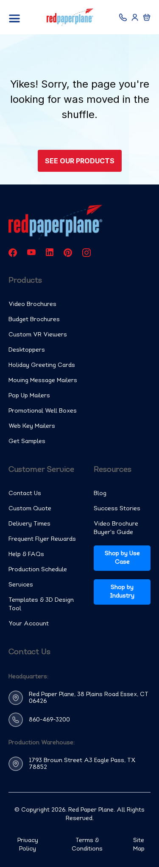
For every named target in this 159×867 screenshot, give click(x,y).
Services (20, 585)
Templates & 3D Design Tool (41, 604)
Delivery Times (29, 524)
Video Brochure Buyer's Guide (116, 528)
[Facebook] (12, 252)
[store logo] (70, 17)
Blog (100, 493)
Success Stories (117, 509)
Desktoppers (26, 350)
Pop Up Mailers (29, 396)
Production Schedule (37, 570)
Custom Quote (29, 509)
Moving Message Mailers (42, 380)
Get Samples (26, 441)
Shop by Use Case (122, 557)
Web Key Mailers (31, 426)
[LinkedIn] (49, 252)
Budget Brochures (34, 320)
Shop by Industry (122, 591)
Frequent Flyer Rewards (42, 539)
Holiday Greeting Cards (41, 365)
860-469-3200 (49, 720)
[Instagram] (86, 252)
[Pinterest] (68, 252)
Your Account (28, 624)
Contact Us (24, 493)
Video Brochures (32, 304)
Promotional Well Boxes (42, 411)
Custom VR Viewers (37, 335)
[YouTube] (31, 252)
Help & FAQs (26, 554)
